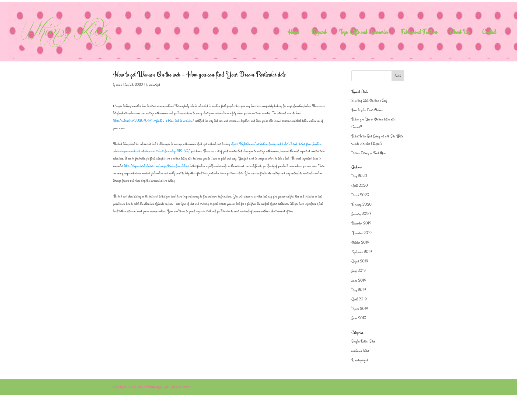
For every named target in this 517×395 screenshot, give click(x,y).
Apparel (319, 33)
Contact (489, 33)
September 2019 (361, 251)
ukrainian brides (360, 350)
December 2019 (361, 223)
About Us (460, 33)
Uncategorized (153, 84)
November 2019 (361, 232)
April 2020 (359, 185)
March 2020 (360, 195)
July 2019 (358, 270)
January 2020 (361, 213)
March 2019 (359, 308)
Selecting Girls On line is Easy (369, 100)
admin (119, 84)
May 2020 (359, 175)
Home (293, 33)
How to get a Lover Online (367, 109)
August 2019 (359, 261)
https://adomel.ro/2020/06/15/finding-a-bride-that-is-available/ (153, 120)
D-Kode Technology (147, 387)
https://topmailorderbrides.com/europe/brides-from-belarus (156, 165)
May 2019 (358, 289)
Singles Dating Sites (363, 341)
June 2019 (358, 280)
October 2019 (360, 242)
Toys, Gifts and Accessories (363, 33)
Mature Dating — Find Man (368, 152)
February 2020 (361, 204)
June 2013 (358, 318)
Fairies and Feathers (419, 33)
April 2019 (359, 299)
